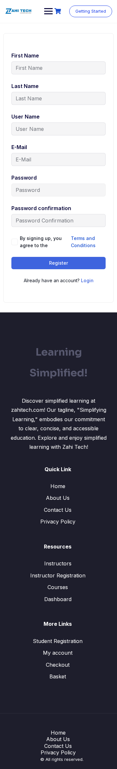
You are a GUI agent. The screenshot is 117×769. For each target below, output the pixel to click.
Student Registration (58, 641)
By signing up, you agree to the (58, 241)
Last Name (25, 86)
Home (57, 486)
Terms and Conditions (83, 241)
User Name (25, 116)
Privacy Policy (57, 521)
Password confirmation (41, 208)
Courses (57, 587)
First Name (25, 55)
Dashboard (58, 599)
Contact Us (58, 510)
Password (24, 177)
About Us (58, 498)
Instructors (58, 563)
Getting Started (90, 11)
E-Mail (19, 147)
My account (57, 652)
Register (58, 263)
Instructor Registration (57, 575)
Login (87, 280)
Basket (57, 676)
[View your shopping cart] (58, 11)
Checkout (58, 665)
